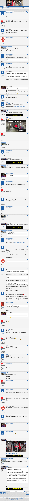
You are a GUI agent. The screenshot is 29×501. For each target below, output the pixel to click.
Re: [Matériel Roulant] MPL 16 (10, 12)
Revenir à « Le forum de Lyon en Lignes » (4, 493)
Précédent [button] (22, 11)
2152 (3, 107)
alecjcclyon (2, 98)
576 (3, 33)
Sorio (1, 89)
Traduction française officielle (13, 499)
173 (3, 307)
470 (3, 333)
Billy (1, 112)
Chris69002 (8, 329)
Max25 (1, 15)
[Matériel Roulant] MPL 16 (4, 10)
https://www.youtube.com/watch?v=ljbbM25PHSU (11, 453)
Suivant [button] (28, 11)
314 (3, 219)
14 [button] (27, 492)
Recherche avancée (28, 7)
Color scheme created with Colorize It (19, 498)
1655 (3, 51)
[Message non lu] (6, 20)
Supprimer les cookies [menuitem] (20, 497)
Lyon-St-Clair (2, 410)
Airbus (1, 145)
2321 (3, 43)
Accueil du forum (2, 8)
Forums (7, 6)
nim (7, 29)
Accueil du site (2, 6)
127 (3, 186)
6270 (3, 161)
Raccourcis (4, 6)
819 (3, 368)
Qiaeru (17, 499)
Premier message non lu (3, 7)
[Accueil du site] (14, 3)
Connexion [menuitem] (27, 6)
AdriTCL (1, 23)
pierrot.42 (2, 153)
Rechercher (8, 7)
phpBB (9, 498)
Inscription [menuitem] (28, 6)
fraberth (1, 66)
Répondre (2, 11)
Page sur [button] (21, 11)
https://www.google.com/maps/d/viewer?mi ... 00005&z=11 (19, 106)
